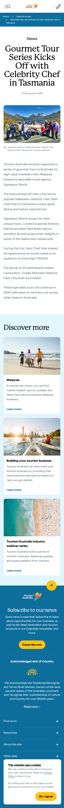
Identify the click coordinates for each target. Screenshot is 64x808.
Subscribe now (32, 644)
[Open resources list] (57, 733)
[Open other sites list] (57, 757)
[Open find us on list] (57, 722)
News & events (24, 16)
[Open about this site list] (57, 745)
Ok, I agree (46, 796)
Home (6, 16)
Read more (31, 706)
